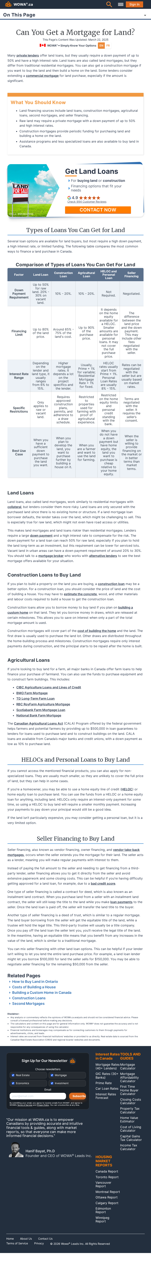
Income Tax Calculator (128, 1147)
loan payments (121, 902)
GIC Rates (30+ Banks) (107, 1075)
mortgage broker (51, 556)
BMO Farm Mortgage (32, 693)
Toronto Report (107, 1177)
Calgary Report (107, 1203)
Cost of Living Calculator (130, 1128)
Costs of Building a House (34, 987)
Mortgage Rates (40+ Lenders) (108, 1066)
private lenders (28, 55)
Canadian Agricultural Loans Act (38, 723)
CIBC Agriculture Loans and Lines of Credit (48, 687)
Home (10, 1238)
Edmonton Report (103, 1210)
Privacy (39, 1243)
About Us (26, 1238)
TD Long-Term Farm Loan (35, 698)
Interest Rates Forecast (106, 1096)
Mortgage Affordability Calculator (129, 1077)
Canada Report (107, 1171)
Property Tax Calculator (130, 1110)
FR (108, 45)
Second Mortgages (28, 1003)
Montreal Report (108, 1192)
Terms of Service (24, 1105)
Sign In (134, 4)
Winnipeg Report (102, 1219)
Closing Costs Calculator (130, 1101)
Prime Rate (104, 1083)
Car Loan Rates (107, 1088)
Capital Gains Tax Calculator (131, 1138)
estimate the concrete (80, 594)
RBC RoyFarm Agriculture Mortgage (43, 704)
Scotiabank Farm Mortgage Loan (40, 710)
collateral (14, 507)
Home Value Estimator (129, 1119)
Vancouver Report (103, 1184)
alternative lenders (103, 556)
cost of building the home (96, 631)
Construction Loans (29, 998)
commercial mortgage (42, 76)
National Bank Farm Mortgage (38, 715)
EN (101, 45)
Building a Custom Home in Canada (41, 992)
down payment (41, 535)
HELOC (127, 789)
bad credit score (103, 883)
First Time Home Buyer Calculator (129, 1090)
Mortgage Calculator (127, 1066)
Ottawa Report (107, 1197)
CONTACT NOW (98, 210)
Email (47, 1089)
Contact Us (45, 1238)
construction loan (111, 584)
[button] (109, 4)
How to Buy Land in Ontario (35, 981)
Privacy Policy (43, 1105)
